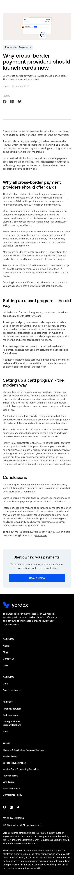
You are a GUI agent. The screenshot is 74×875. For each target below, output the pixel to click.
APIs (5, 731)
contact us (41, 535)
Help (5, 665)
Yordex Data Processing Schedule (21, 769)
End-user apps (10, 715)
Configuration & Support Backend (12, 723)
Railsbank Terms (11, 788)
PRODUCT (8, 702)
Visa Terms (9, 782)
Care (5, 683)
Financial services (12, 708)
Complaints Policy (12, 794)
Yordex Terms (10, 756)
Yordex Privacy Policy (14, 762)
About (6, 646)
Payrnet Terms (10, 775)
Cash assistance (11, 690)
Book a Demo (37, 578)
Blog (5, 652)
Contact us (9, 658)
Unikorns (19, 818)
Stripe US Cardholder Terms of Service (23, 750)
